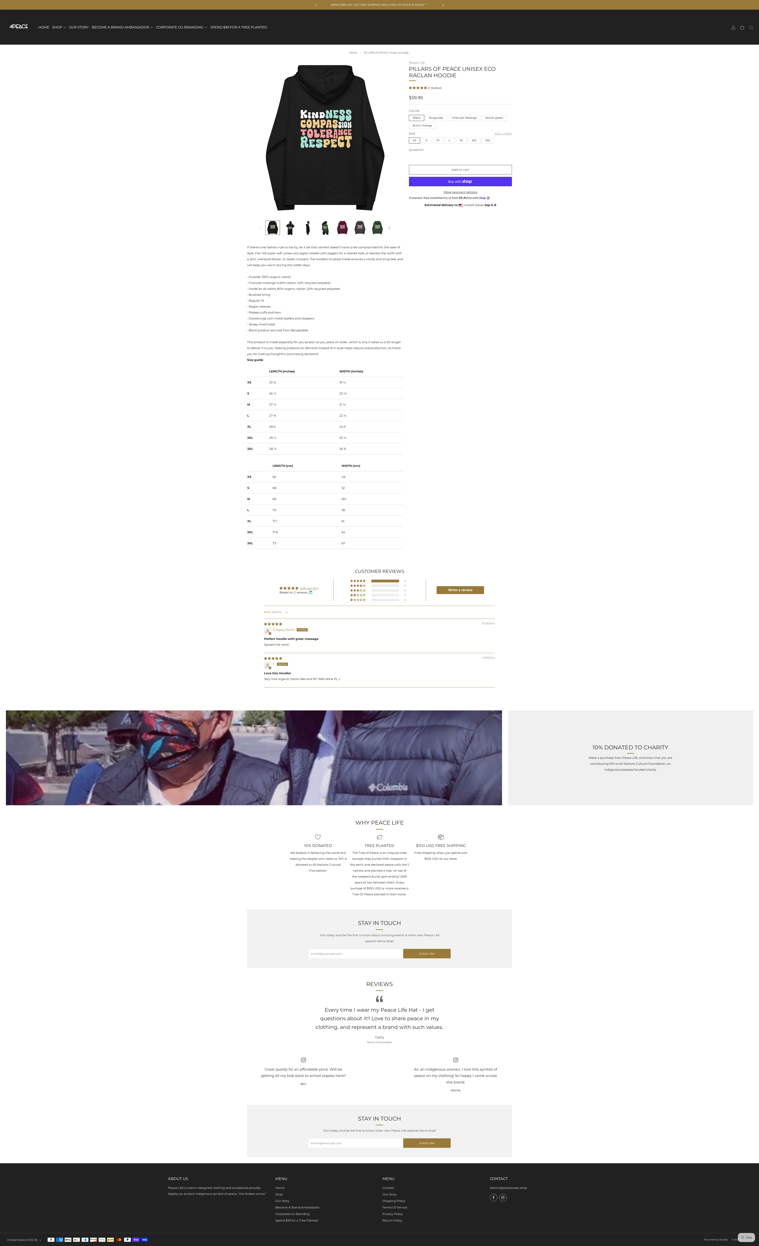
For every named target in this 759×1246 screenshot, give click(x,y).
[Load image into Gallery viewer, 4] (325, 227)
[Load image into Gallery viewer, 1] (272, 227)
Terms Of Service (394, 1207)
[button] (418, 88)
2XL (474, 140)
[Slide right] (389, 228)
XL (461, 140)
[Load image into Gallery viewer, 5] (342, 227)
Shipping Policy (393, 1201)
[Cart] (742, 27)
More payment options (460, 192)
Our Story (282, 1201)
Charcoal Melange (464, 117)
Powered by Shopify (716, 1239)
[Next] (443, 5)
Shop (279, 1194)
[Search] (751, 27)
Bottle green (494, 117)
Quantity (416, 149)
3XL (487, 140)
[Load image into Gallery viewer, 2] (290, 227)
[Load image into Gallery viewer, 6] (360, 227)
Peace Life (417, 63)
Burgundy (436, 117)
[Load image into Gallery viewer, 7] (377, 227)
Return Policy (392, 1220)
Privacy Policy (392, 1214)
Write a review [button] (460, 590)
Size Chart (503, 133)
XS (414, 140)
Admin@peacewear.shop (508, 1188)
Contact (388, 1188)
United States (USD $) (22, 1239)
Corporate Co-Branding (292, 1214)
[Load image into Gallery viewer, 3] (307, 227)
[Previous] (315, 5)
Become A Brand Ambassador (297, 1207)
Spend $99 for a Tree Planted (296, 1220)
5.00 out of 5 (309, 588)
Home (353, 52)
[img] (273, 624)
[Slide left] (260, 228)
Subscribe (427, 953)
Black (416, 117)
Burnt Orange (422, 125)
